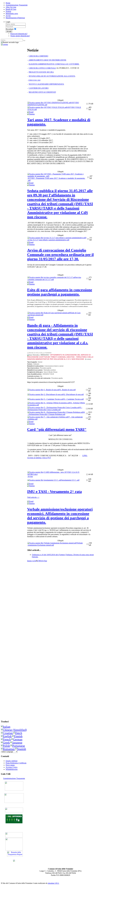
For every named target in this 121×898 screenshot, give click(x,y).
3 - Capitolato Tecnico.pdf (74, 399)
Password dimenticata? (18, 34)
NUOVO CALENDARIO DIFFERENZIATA (46, 84)
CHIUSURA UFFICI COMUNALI (42, 68)
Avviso (30, 476)
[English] (6, 736)
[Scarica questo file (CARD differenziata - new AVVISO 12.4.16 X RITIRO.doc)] (57, 474)
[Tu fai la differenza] (14, 823)
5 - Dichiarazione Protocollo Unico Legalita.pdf (55, 409)
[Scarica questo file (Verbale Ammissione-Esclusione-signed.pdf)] (52, 543)
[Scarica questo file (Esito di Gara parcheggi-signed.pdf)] (49, 313)
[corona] (4, 44)
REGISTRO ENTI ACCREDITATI (42, 92)
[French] (6, 739)
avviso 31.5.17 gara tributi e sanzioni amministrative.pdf (48, 240)
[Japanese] (16, 742)
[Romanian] (8, 749)
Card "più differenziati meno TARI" (56, 429)
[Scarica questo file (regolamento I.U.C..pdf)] (45, 480)
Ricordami (9, 29)
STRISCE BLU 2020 (34, 80)
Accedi (9, 31)
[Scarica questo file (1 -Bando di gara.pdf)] (44, 390)
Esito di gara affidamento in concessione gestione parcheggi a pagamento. (59, 292)
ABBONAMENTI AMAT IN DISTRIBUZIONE (47, 60)
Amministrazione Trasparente (14, 778)
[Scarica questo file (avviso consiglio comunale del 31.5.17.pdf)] (52, 277)
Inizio (29, 561)
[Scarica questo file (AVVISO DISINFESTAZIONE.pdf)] (50, 103)
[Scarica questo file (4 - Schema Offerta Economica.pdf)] (49, 403)
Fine (45, 561)
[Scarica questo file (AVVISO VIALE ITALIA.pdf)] (48, 107)
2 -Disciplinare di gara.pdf (74, 394)
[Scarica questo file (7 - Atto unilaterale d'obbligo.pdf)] (48, 417)
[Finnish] (17, 736)
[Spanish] (20, 749)
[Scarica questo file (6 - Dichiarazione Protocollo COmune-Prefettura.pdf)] (56, 412)
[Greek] (5, 742)
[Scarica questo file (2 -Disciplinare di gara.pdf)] (46, 394)
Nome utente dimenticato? (20, 36)
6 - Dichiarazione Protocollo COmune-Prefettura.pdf (56, 413)
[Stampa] (31, 114)
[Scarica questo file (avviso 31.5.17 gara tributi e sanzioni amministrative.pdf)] (57, 238)
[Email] (30, 112)
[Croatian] (7, 733)
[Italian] (5, 726)
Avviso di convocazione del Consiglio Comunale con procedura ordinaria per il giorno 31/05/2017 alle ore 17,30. (60, 254)
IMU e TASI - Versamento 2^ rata (54, 491)
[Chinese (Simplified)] (14, 729)
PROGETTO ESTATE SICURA (41, 72)
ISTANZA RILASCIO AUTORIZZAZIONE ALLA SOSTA (52, 76)
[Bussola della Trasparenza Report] (15, 856)
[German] (16, 739)
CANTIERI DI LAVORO (39, 88)
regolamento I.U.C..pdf (70, 480)
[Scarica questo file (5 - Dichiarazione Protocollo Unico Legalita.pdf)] (54, 408)
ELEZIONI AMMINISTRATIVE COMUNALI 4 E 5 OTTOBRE (54, 64)
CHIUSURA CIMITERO (38, 56)
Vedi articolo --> (33, 497)
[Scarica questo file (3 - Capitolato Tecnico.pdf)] (46, 399)
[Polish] (5, 745)
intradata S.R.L (53, 883)
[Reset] (24, 40)
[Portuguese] (17, 745)
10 (42, 561)
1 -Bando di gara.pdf (68, 390)
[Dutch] (17, 733)
